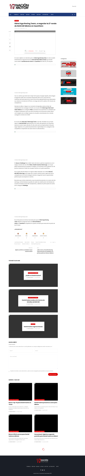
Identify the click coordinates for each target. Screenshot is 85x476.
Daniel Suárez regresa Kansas (33, 326)
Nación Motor (30, 277)
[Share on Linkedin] (10, 50)
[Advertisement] (68, 37)
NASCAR (27, 14)
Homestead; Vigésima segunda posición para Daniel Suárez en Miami (46, 435)
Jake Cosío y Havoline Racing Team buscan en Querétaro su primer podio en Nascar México (45, 251)
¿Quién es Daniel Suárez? (33, 275)
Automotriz (45, 14)
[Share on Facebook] (10, 39)
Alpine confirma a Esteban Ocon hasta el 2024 (23, 250)
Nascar (32, 242)
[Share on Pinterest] (10, 46)
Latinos (33, 14)
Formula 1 (16, 14)
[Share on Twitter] (10, 43)
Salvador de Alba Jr (26, 243)
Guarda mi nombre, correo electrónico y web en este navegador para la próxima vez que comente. (31, 371)
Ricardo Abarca (17, 243)
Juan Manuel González (18, 242)
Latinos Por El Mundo (33, 272)
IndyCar (22, 14)
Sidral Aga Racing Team (35, 243)
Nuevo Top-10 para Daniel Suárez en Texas (20, 403)
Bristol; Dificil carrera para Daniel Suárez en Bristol (19, 435)
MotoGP (39, 14)
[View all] (68, 64)
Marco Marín (27, 242)
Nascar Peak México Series (41, 242)
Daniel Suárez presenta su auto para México (45, 403)
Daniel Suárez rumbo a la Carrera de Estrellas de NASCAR (33, 301)
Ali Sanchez (31, 51)
